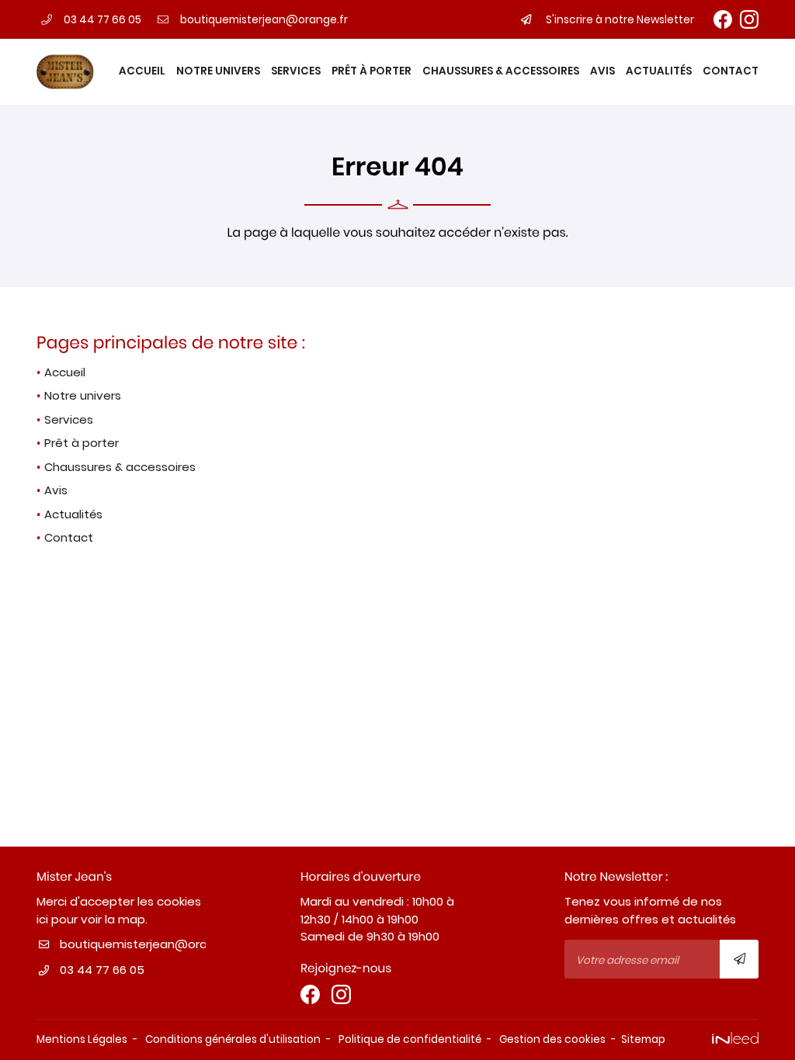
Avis (602, 71)
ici (42, 919)
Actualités (659, 71)
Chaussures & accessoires (500, 71)
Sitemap (643, 1039)
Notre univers (218, 71)
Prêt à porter (371, 71)
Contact (731, 71)
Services (296, 71)
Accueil (142, 71)
